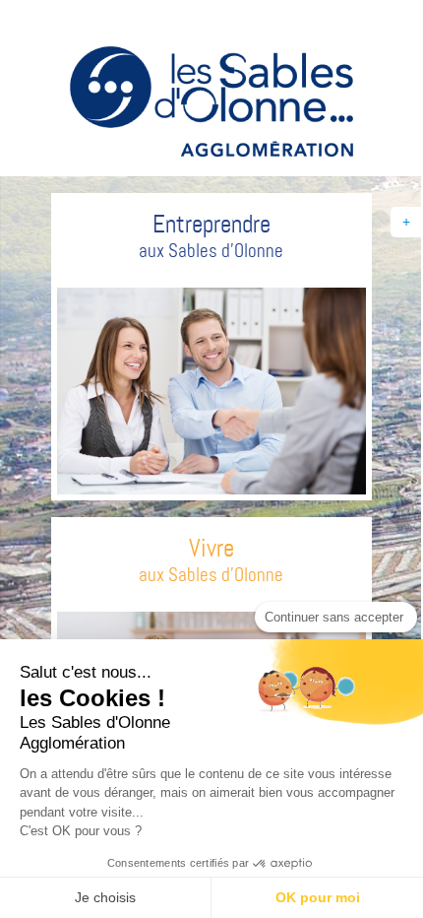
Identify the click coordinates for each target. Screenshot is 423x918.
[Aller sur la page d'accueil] (211, 104)
